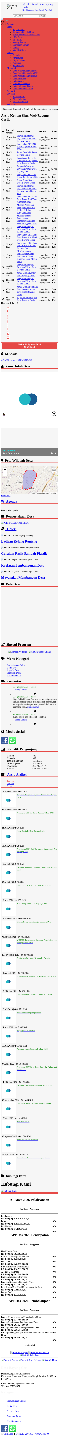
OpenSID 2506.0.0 (24, 1434)
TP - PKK (17, 40)
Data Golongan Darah (23, 86)
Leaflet (33, 493)
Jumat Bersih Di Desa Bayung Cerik (27, 153)
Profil (9, 27)
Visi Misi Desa (19, 50)
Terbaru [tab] (10, 781)
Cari (43, 16)
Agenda (10, 501)
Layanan (11, 94)
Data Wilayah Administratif (25, 71)
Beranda (10, 24)
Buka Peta (5, 495)
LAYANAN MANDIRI (21, 360)
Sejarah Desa (18, 29)
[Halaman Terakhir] (8, 338)
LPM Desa (17, 37)
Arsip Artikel (16, 774)
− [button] (5, 474)
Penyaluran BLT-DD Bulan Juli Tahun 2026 (27, 175)
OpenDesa (8, 1434)
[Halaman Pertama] (8, 308)
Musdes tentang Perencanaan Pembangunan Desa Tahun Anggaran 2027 (27, 219)
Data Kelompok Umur (23, 88)
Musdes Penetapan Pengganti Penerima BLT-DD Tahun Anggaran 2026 (26, 209)
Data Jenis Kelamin (21, 83)
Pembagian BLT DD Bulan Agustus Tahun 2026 (27, 146)
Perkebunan (18, 58)
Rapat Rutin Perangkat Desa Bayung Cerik (27, 298)
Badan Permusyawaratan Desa (26, 34)
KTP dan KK (19, 96)
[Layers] (54, 469)
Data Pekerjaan (19, 78)
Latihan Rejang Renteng (19, 541)
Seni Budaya (18, 65)
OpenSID (54, 493)
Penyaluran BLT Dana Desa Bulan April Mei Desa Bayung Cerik (27, 237)
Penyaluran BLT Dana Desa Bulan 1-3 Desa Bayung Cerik (27, 245)
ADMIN (5, 360)
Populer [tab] (10, 783)
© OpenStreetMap (43, 493)
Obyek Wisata (19, 60)
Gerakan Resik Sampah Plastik (24, 553)
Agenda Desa (13, 670)
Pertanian (17, 55)
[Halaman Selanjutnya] (8, 336)
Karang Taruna (19, 42)
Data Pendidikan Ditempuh (25, 76)
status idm (11, 104)
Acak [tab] (9, 786)
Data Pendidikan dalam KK (25, 73)
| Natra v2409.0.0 (41, 1434)
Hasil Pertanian (14, 675)
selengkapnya (33, 702)
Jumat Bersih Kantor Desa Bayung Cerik (26, 274)
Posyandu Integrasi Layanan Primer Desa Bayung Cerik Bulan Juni (27, 190)
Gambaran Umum (21, 45)
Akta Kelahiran (19, 99)
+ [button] (5, 469)
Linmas (16, 47)
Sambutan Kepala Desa (23, 32)
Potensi (10, 52)
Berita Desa (12, 667)
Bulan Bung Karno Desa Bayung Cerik (26, 181)
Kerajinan (17, 63)
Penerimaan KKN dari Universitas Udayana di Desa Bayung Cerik (27, 160)
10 (8, 333)
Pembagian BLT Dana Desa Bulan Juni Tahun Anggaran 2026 (27, 199)
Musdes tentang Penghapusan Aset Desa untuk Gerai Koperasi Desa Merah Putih (27, 256)
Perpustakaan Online (16, 665)
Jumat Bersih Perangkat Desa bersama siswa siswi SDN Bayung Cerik (27, 291)
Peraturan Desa (14, 673)
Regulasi (11, 91)
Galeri (10, 529)
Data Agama (18, 81)
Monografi (11, 68)
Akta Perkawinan (20, 101)
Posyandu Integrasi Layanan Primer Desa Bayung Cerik (27, 138)
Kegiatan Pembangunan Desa (22, 565)
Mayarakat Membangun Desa (23, 577)
